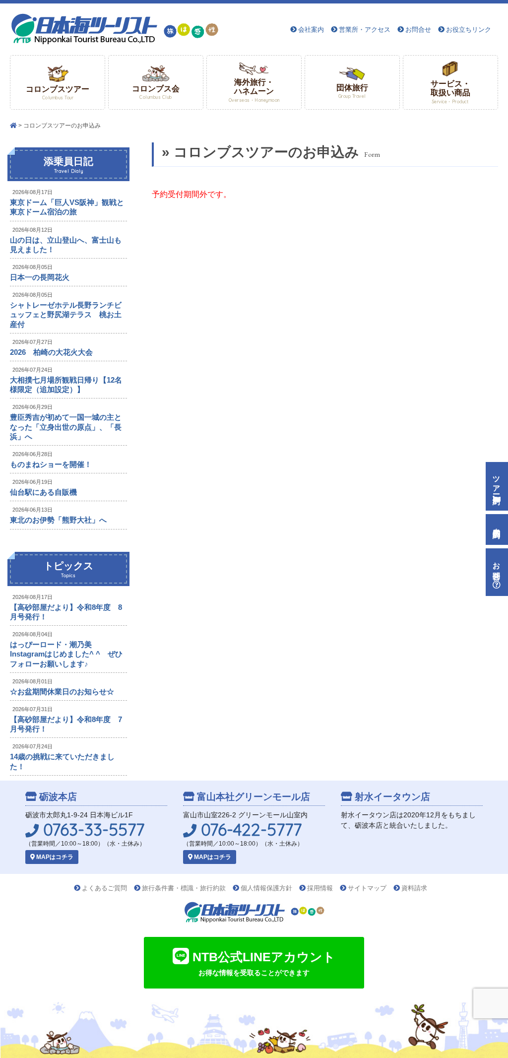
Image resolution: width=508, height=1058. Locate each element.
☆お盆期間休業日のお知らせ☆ (62, 691)
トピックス (68, 569)
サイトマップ (367, 888)
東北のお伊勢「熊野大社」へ (58, 520)
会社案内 (311, 29)
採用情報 (320, 888)
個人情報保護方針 (266, 888)
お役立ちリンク (468, 29)
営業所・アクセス (364, 29)
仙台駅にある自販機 (43, 492)
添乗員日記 (68, 165)
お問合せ (418, 29)
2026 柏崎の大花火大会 (51, 352)
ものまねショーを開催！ (51, 464)
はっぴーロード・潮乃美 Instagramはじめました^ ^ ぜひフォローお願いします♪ (66, 653)
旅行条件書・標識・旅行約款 (184, 888)
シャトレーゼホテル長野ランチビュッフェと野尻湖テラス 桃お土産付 (66, 314)
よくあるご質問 (104, 888)
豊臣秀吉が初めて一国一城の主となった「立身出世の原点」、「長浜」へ (66, 426)
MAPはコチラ (54, 857)
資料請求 (414, 888)
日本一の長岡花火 (39, 277)
